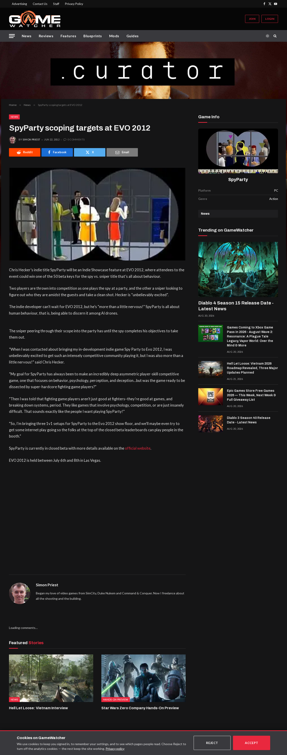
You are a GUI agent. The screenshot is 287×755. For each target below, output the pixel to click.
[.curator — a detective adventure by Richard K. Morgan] (143, 70)
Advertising (19, 4)
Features (68, 36)
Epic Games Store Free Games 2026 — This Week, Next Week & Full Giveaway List (251, 395)
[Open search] (276, 35)
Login (269, 18)
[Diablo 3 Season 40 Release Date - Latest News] (210, 423)
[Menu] (12, 36)
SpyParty (238, 179)
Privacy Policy (74, 4)
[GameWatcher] (35, 18)
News (27, 36)
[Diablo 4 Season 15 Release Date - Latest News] (238, 269)
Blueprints (92, 36)
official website (137, 448)
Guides (132, 36)
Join (252, 18)
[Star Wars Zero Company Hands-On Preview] (143, 678)
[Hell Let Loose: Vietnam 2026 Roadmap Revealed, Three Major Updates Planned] (210, 369)
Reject (212, 743)
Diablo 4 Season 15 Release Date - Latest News (236, 305)
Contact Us (40, 4)
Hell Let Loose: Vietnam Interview (38, 708)
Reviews (46, 36)
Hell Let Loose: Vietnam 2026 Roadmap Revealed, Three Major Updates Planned (252, 368)
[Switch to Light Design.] (267, 36)
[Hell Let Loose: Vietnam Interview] (51, 678)
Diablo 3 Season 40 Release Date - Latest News (248, 420)
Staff (56, 4)
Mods (114, 36)
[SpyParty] (238, 151)
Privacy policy (115, 749)
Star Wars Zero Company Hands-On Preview (140, 708)
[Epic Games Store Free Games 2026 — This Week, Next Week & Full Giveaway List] (210, 396)
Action (273, 199)
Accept (251, 743)
